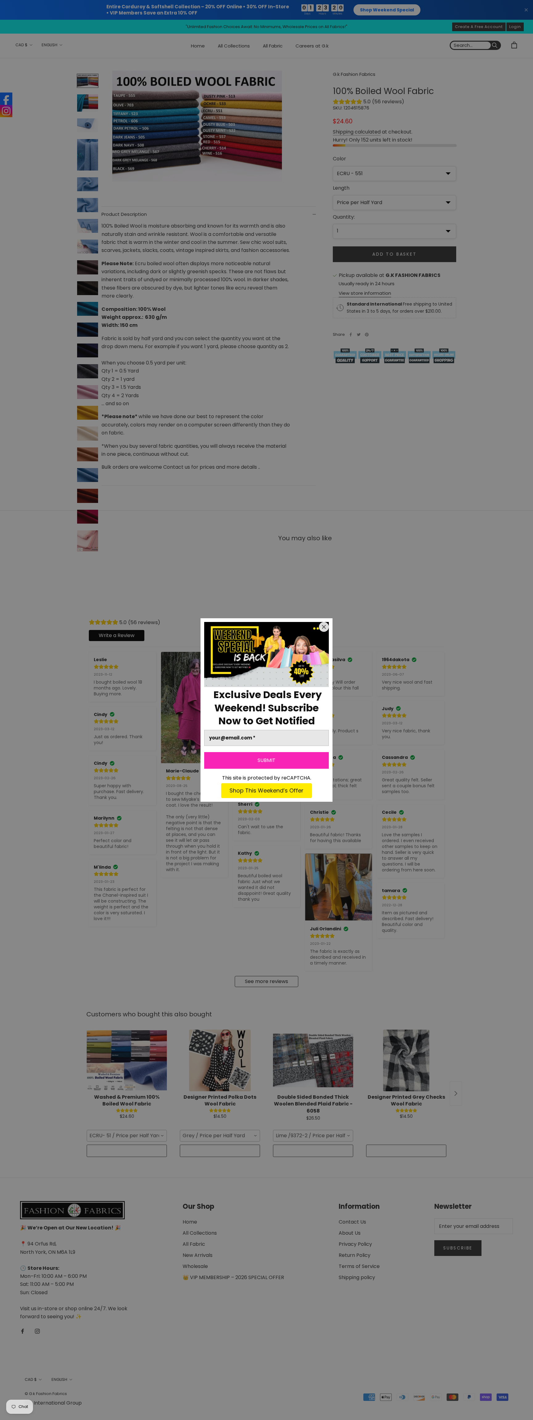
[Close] (324, 627)
